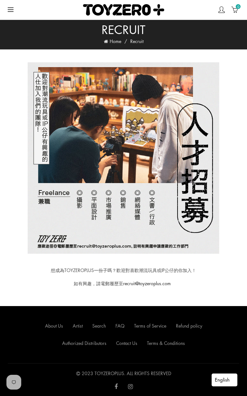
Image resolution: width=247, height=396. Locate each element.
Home (115, 41)
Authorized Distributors (84, 343)
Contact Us (126, 343)
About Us (54, 326)
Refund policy (189, 326)
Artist (78, 326)
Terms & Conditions (166, 343)
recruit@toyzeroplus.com (147, 283)
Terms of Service (150, 326)
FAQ (119, 326)
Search (99, 326)
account (221, 9)
